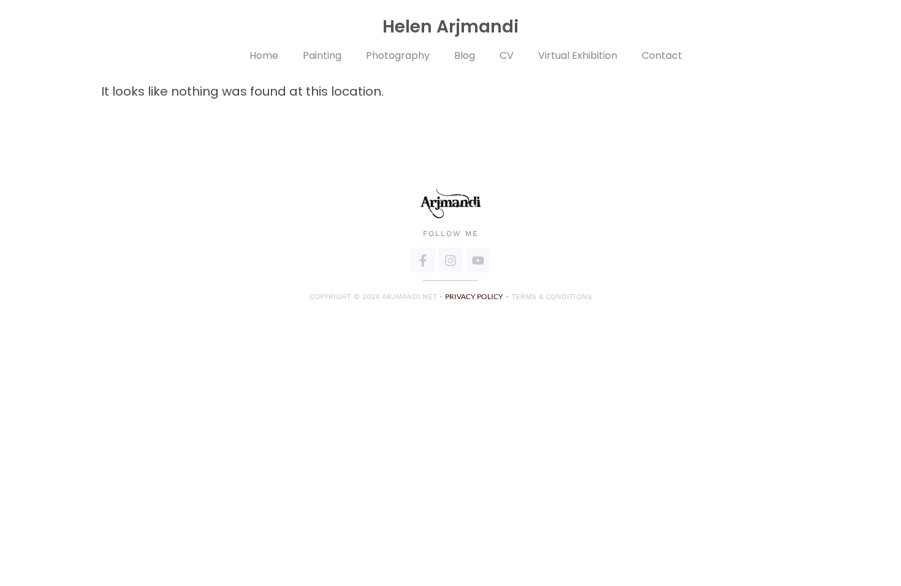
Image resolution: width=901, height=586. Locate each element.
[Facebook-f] (423, 260)
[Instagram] (450, 260)
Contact (662, 55)
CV (507, 55)
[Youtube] (478, 260)
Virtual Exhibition (577, 55)
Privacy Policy (474, 296)
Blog (464, 55)
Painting (322, 55)
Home (263, 55)
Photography (398, 55)
